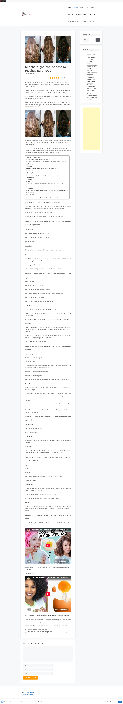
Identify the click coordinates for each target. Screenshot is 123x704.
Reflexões (70, 14)
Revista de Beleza (28, 692)
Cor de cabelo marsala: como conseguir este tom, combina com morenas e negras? (47, 632)
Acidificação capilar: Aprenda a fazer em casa (48, 216)
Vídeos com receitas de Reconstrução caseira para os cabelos (44, 197)
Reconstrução (44, 629)
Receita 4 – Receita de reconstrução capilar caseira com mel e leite (45, 183)
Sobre (84, 14)
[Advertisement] (49, 14)
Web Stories (92, 14)
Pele (81, 7)
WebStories (92, 21)
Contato (84, 21)
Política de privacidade (73, 21)
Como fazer (30, 164)
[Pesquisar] (98, 40)
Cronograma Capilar (36, 629)
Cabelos (75, 7)
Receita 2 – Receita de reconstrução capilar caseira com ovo (43, 168)
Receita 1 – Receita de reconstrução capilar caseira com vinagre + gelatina (46, 161)
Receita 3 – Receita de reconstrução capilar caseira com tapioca (44, 175)
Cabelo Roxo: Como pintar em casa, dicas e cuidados (40, 631)
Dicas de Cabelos (28, 694)
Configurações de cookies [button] (111, 701)
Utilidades (78, 14)
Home (69, 7)
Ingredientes (30, 163)
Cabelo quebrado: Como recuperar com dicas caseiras (51, 319)
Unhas (92, 7)
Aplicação (29, 166)
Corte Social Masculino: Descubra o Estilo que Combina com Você (92, 88)
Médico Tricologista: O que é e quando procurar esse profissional (91, 79)
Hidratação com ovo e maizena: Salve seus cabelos (52, 615)
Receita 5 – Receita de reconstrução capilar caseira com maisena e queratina (48, 190)
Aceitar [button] (120, 701)
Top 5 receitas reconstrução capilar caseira (38, 159)
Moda (87, 7)
